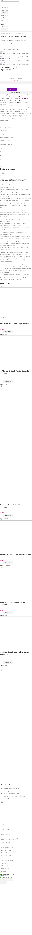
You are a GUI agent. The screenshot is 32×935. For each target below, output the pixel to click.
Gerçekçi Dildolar (5, 858)
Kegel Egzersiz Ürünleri (7, 847)
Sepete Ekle (12, 89)
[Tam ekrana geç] (5, 879)
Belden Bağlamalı (5, 842)
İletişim (3, 824)
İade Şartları (4, 831)
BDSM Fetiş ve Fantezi (7, 860)
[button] (8, 662)
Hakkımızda (4, 826)
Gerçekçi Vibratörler (6, 845)
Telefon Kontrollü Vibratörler (9, 839)
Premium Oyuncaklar (8, 852)
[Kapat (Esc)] (11, 879)
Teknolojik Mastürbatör (7, 865)
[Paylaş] (8, 879)
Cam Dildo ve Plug (6, 850)
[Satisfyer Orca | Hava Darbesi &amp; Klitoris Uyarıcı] (16, 631)
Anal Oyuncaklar (5, 837)
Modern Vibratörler (7, 855)
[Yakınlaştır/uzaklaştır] (1, 879)
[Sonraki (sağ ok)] (5, 882)
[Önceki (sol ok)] (1, 882)
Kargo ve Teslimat (6, 834)
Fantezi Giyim (4, 863)
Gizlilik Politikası (5, 829)
